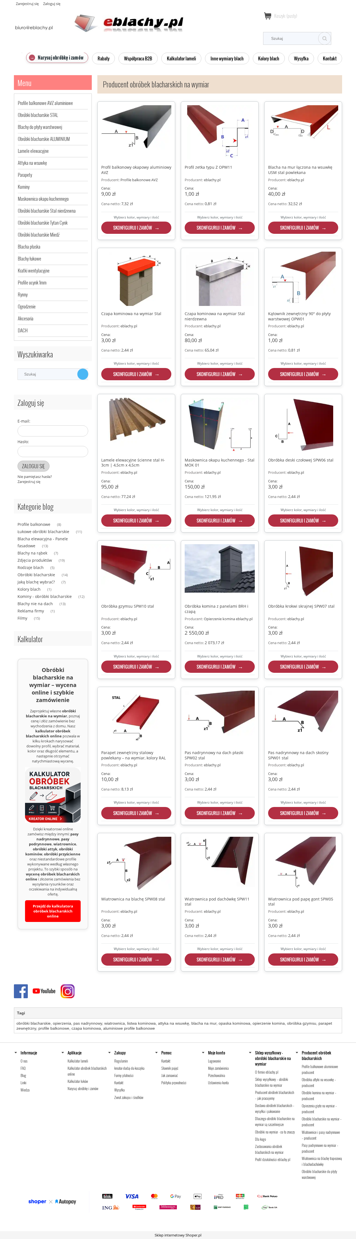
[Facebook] (22, 990)
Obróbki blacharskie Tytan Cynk (43, 222)
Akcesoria (25, 318)
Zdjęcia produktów (35, 560)
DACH (23, 330)
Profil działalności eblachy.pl (272, 1159)
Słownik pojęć (169, 1068)
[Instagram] (68, 990)
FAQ (23, 1068)
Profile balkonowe (34, 524)
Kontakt (118, 1082)
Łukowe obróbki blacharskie (43, 531)
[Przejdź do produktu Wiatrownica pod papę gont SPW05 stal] (303, 864)
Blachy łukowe (29, 258)
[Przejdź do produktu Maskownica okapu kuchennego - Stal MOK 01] (220, 425)
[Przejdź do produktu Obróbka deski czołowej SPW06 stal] (303, 425)
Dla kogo (260, 1139)
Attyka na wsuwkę (32, 162)
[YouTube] (44, 990)
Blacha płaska (29, 246)
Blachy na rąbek (32, 553)
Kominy (23, 186)
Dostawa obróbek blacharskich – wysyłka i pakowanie (274, 1108)
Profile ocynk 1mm (32, 282)
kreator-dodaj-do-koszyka (129, 1068)
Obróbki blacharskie (36, 574)
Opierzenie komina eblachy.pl (228, 618)
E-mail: (24, 421)
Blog (23, 1075)
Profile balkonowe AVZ (139, 179)
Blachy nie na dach (35, 603)
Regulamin (121, 1061)
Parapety (25, 174)
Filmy (22, 618)
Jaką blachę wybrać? (36, 582)
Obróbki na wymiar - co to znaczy (275, 1132)
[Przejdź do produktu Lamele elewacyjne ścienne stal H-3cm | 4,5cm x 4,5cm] (136, 425)
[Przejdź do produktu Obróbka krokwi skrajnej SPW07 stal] (303, 572)
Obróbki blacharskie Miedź (39, 234)
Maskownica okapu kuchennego (43, 198)
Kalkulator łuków (78, 1081)
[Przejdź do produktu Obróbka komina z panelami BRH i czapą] (220, 572)
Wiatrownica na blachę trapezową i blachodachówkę (322, 1161)
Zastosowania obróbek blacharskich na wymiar (269, 1149)
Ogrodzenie (27, 306)
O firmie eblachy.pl (266, 1072)
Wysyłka (119, 1090)
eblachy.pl (212, 179)
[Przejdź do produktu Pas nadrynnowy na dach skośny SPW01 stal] (303, 718)
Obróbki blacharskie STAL (38, 114)
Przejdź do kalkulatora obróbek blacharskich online (53, 911)
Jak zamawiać (169, 1075)
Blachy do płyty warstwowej (40, 126)
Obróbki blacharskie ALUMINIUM (44, 138)
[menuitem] (57, 57)
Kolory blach (29, 589)
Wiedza (25, 1090)
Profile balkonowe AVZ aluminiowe (45, 102)
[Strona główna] (99, 20)
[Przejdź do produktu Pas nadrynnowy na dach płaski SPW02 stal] (220, 718)
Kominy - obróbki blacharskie (45, 596)
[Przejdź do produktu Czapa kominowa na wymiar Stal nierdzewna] (220, 279)
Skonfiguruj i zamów (132, 228)
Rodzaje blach (31, 567)
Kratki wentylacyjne (34, 270)
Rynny (23, 294)
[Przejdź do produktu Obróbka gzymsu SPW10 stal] (136, 572)
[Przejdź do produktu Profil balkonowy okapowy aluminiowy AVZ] (136, 133)
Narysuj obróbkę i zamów (83, 1088)
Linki (23, 1082)
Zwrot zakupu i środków (128, 1097)
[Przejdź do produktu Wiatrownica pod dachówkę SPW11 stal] (220, 864)
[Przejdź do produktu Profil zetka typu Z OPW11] (220, 133)
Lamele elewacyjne (33, 150)
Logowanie (214, 1061)
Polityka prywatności (173, 1082)
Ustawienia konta (218, 1082)
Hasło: (23, 441)
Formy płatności (124, 1075)
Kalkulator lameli (78, 1061)
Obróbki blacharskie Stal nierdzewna (47, 210)
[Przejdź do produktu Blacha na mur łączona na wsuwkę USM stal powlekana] (303, 133)
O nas (24, 1061)
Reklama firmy (31, 611)
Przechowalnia (216, 1075)
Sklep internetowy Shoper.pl (178, 1235)
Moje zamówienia (218, 1068)
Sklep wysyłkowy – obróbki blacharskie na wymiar (271, 1082)
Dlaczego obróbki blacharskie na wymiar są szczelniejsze (275, 1121)
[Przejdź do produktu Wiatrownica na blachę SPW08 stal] (136, 864)
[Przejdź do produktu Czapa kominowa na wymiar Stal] (136, 279)
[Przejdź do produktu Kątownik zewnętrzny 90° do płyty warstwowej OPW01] (303, 279)
